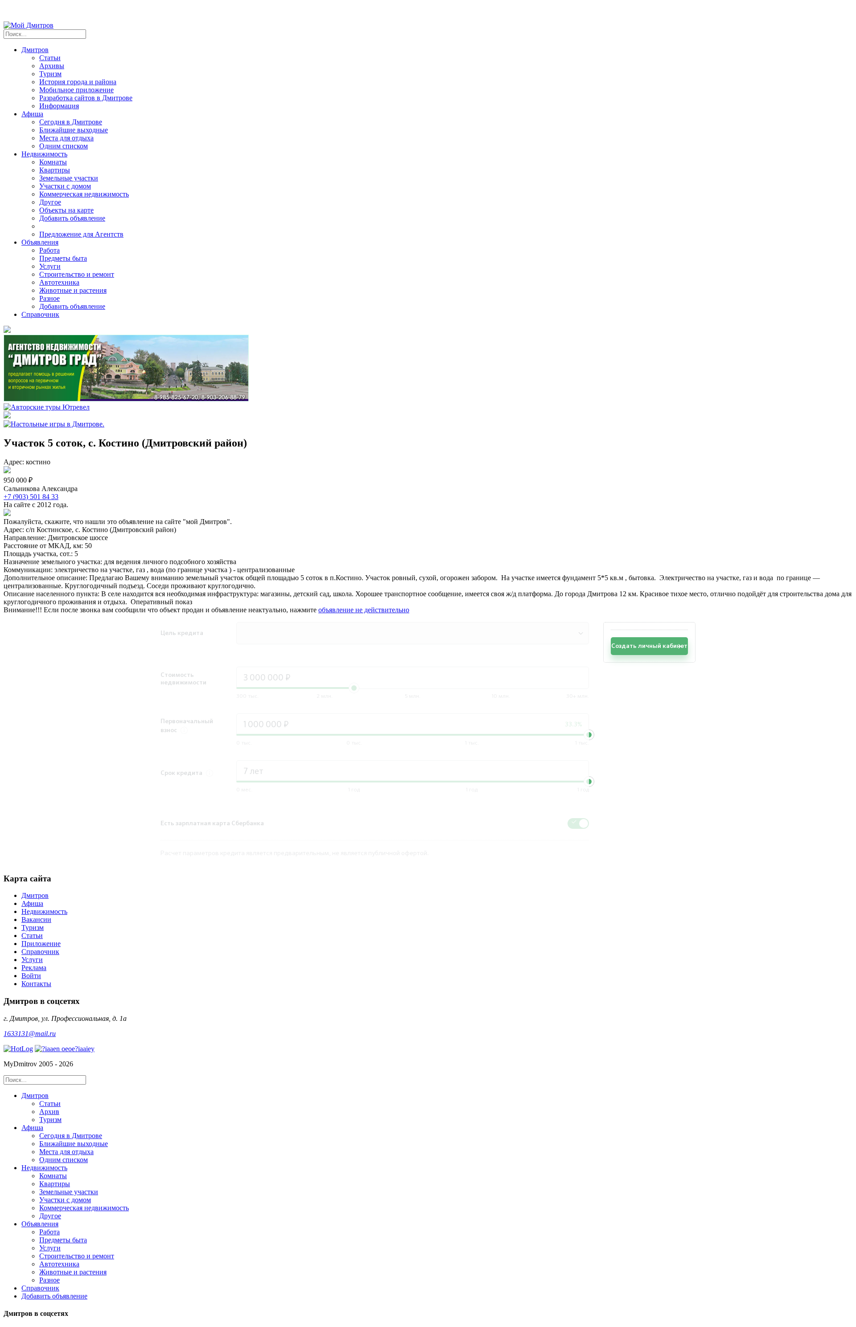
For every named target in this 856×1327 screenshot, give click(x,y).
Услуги (50, 266)
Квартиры (54, 170)
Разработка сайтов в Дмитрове (85, 98)
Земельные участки (68, 178)
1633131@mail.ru (30, 1033)
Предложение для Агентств (81, 234)
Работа (49, 250)
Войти (31, 975)
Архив (49, 1111)
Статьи (50, 57)
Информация (59, 106)
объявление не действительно (363, 610)
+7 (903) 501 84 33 (31, 496)
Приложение (41, 943)
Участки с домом (65, 186)
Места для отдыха (66, 138)
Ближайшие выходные (73, 130)
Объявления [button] (39, 242)
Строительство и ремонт (76, 274)
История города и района (77, 82)
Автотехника (59, 282)
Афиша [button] (32, 114)
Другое (50, 202)
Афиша (32, 903)
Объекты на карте (66, 210)
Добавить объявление (72, 218)
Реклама (33, 967)
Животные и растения (73, 290)
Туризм (50, 74)
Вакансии (36, 919)
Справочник (40, 314)
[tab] (436, 1108)
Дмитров (35, 895)
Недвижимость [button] (44, 154)
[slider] (589, 734)
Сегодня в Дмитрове (70, 122)
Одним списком (63, 146)
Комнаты (53, 162)
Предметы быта (63, 258)
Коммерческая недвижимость (84, 194)
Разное (49, 298)
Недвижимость (44, 911)
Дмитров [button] (35, 49)
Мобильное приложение (76, 90)
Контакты (36, 983)
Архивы (51, 66)
